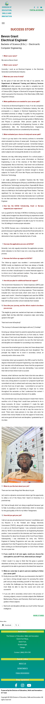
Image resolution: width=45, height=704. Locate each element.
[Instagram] (37, 7)
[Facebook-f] (34, 7)
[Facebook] (16, 685)
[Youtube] (41, 7)
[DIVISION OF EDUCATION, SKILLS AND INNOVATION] (7, 4)
